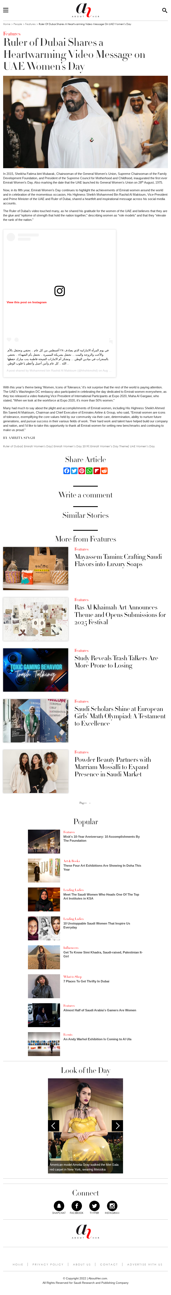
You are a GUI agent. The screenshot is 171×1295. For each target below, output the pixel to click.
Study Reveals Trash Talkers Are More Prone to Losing (116, 662)
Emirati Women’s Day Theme (109, 446)
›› (90, 803)
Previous (53, 1125)
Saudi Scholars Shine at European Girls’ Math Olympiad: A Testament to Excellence (120, 716)
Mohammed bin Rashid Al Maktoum (53, 370)
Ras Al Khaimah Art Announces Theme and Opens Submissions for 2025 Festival (120, 615)
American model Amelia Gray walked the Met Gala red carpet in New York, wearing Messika (84, 1167)
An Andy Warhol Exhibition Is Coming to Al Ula (97, 1039)
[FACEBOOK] (77, 1206)
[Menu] (5, 10)
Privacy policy (48, 1264)
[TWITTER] (94, 1206)
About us (82, 1264)
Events (67, 1035)
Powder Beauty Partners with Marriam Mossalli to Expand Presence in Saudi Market (112, 767)
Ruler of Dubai (12, 446)
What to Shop (72, 977)
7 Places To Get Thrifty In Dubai (86, 981)
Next (117, 1125)
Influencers (70, 948)
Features (30, 24)
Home (6, 24)
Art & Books (71, 861)
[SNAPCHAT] (59, 1206)
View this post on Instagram (27, 302)
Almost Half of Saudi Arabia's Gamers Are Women (99, 1010)
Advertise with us (145, 1264)
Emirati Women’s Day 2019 (71, 446)
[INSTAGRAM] (112, 1206)
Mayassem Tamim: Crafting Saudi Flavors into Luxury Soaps (118, 560)
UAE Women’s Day (142, 446)
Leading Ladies (73, 890)
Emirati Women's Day (38, 446)
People (18, 24)
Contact (109, 1264)
